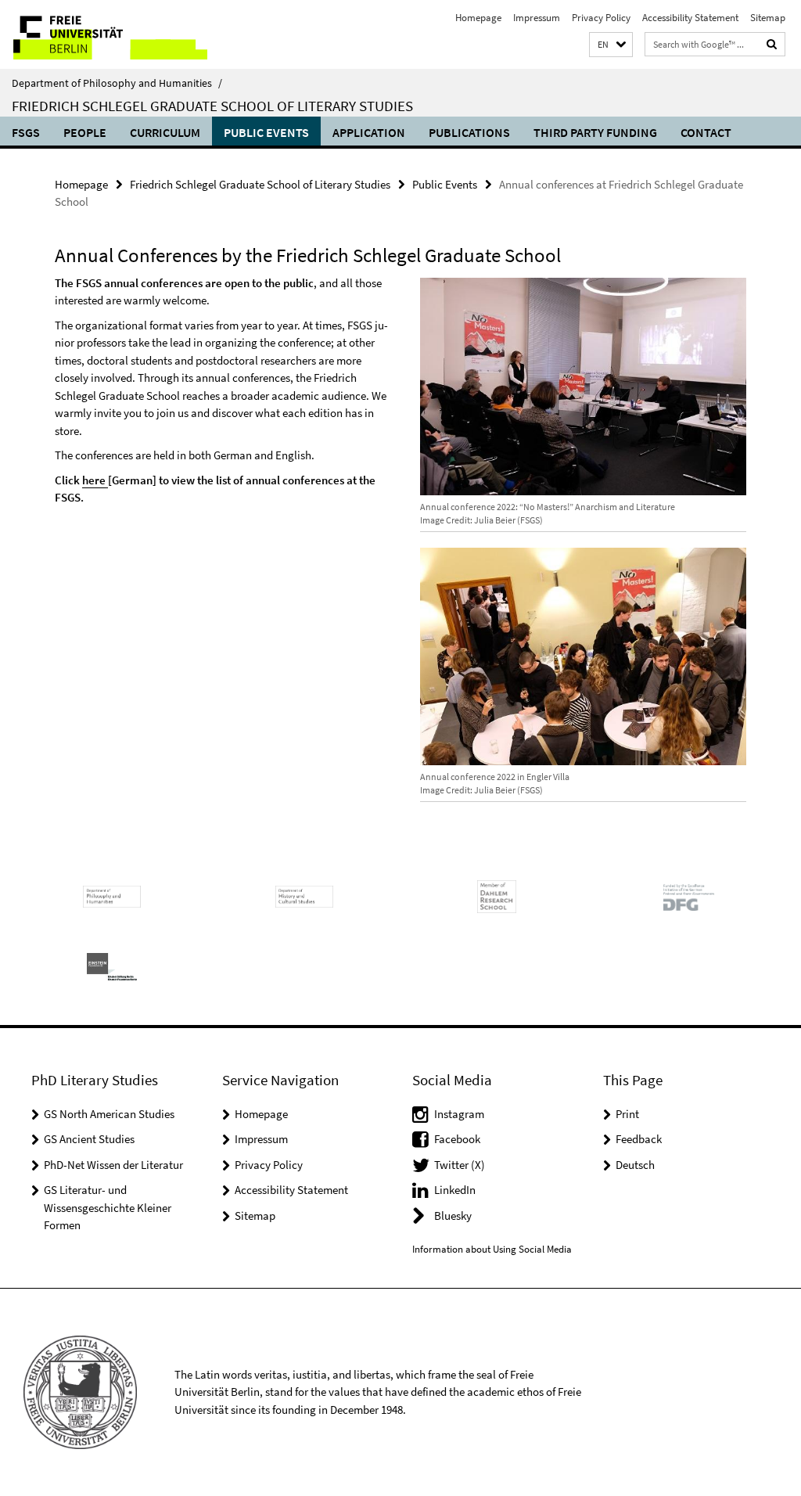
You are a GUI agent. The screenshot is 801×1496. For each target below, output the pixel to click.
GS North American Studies (109, 1113)
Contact (706, 132)
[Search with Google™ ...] (772, 44)
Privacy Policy (601, 17)
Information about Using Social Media (492, 1249)
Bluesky (453, 1215)
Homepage (478, 17)
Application (368, 132)
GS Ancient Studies (89, 1138)
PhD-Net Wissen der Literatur (113, 1164)
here (95, 480)
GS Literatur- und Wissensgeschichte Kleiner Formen (107, 1207)
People (84, 132)
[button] (611, 45)
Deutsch (635, 1164)
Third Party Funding (595, 132)
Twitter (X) (459, 1164)
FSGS (26, 132)
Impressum (536, 17)
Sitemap (767, 17)
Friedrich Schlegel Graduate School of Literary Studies (212, 105)
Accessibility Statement (690, 17)
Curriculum (165, 132)
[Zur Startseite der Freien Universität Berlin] (103, 34)
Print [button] (627, 1113)
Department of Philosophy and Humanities (117, 82)
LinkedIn (455, 1189)
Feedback (639, 1138)
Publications (469, 132)
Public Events (266, 132)
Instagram (459, 1113)
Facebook (457, 1138)
